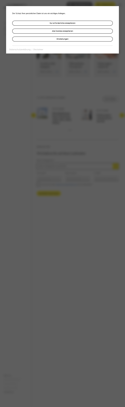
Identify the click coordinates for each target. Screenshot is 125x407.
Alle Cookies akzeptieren (62, 31)
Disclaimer (38, 50)
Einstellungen (62, 39)
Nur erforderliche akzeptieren (62, 23)
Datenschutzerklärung (20, 50)
